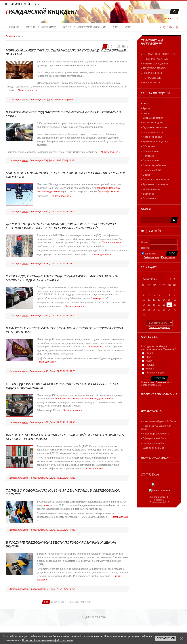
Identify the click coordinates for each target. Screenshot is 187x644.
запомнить (150, 253)
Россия (149, 353)
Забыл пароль (151, 257)
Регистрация (164, 18)
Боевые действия (153, 117)
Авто (25, 99)
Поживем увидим (155, 372)
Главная (10, 36)
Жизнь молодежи (153, 122)
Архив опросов (164, 382)
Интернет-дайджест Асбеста (160, 421)
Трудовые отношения (155, 184)
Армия (146, 108)
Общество (149, 146)
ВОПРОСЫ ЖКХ (152, 73)
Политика (148, 155)
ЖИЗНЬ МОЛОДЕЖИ (155, 63)
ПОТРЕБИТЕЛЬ (152, 77)
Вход (175, 18)
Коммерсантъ (99, 298)
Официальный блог (154, 438)
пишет (46, 505)
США (148, 357)
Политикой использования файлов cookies (47, 640)
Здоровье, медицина (155, 127)
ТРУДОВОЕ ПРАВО (154, 68)
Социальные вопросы (156, 179)
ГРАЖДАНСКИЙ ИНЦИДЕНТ (41, 11)
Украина (150, 368)
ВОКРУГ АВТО (151, 82)
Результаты (147, 382)
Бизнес (147, 113)
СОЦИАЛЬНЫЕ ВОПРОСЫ (159, 54)
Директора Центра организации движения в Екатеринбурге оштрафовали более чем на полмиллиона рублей (61, 226)
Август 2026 (150, 278)
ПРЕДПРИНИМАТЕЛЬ (156, 58)
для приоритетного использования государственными (84, 398)
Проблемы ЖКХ (152, 169)
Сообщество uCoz (153, 443)
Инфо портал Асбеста (156, 433)
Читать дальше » (27, 90)
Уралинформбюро (109, 191)
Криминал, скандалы (155, 141)
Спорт (146, 174)
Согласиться (166, 638)
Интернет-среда (152, 136)
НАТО (149, 360)
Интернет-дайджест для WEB (156, 427)
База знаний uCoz (153, 447)
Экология (148, 193)
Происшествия (151, 160)
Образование (151, 151)
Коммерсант (96, 346)
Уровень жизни (151, 188)
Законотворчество (153, 132)
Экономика (149, 198)
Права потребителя (154, 165)
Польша (150, 364)
